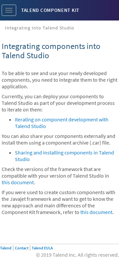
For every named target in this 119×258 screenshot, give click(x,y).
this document (18, 182)
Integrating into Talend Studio (39, 28)
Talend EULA (42, 247)
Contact (21, 247)
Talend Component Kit (50, 10)
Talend (6, 247)
